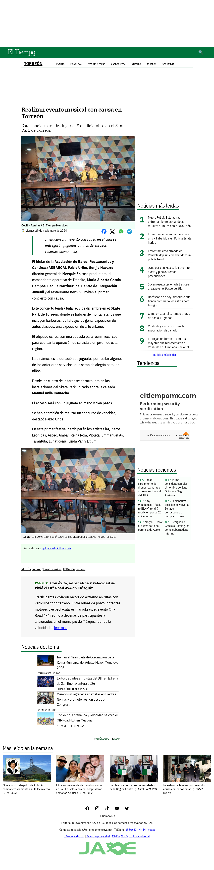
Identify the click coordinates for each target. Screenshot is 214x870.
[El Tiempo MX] (21, 55)
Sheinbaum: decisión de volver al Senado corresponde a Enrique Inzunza (177, 508)
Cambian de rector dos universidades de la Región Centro (133, 787)
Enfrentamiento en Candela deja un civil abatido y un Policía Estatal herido (170, 238)
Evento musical (52, 569)
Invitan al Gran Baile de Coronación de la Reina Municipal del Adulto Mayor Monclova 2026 (87, 662)
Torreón (33, 63)
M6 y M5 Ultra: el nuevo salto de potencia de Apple (150, 525)
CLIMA (116, 738)
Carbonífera (118, 64)
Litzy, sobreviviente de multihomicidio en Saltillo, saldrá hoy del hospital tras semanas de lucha (79, 789)
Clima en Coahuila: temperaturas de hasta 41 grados (169, 315)
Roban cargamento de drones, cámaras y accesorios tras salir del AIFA (150, 487)
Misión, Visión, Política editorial (131, 836)
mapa (151, 830)
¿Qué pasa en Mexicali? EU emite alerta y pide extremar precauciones (169, 271)
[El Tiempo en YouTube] (119, 809)
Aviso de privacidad (98, 836)
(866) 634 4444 (136, 830)
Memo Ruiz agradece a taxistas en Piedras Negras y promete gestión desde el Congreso (86, 699)
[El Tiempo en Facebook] (90, 809)
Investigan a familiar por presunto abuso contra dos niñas (183, 789)
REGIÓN (26, 569)
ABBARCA (69, 569)
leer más (60, 627)
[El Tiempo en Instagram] (99, 809)
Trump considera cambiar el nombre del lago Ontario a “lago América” (176, 487)
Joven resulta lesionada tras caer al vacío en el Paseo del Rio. (169, 286)
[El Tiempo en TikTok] (109, 809)
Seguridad (168, 64)
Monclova (76, 64)
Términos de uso (74, 836)
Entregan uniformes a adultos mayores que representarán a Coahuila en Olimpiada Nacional (168, 342)
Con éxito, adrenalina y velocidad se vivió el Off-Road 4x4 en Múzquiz (75, 585)
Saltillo (136, 64)
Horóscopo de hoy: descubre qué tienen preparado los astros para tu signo (169, 301)
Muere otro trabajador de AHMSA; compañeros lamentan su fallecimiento (26, 789)
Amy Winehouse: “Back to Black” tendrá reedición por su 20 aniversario (150, 508)
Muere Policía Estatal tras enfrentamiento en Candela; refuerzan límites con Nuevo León (169, 221)
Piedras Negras (96, 64)
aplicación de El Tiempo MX (56, 548)
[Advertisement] (107, 23)
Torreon (36, 569)
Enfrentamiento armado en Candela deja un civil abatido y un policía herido (169, 255)
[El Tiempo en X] (127, 809)
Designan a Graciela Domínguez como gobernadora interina (177, 527)
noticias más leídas (165, 355)
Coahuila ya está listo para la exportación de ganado (166, 328)
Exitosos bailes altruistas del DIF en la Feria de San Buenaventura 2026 (87, 681)
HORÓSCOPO (102, 738)
